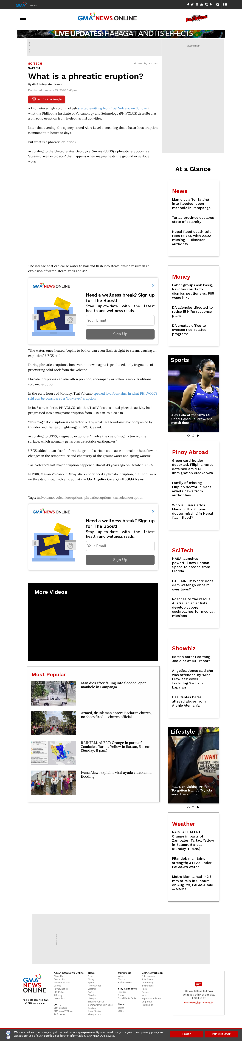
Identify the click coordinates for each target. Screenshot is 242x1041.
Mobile (121, 995)
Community (147, 982)
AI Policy (58, 995)
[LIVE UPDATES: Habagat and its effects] (121, 33)
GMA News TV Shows (63, 1011)
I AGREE (186, 1034)
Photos (121, 979)
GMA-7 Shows (60, 1007)
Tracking (92, 1008)
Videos (121, 976)
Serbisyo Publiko (96, 1001)
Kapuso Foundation (151, 998)
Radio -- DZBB (125, 982)
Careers (57, 985)
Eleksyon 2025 (94, 1014)
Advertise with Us (62, 982)
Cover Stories (94, 1011)
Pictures (145, 992)
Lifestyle (91, 998)
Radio (145, 988)
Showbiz (92, 995)
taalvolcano (45, 497)
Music (144, 995)
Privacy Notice (61, 988)
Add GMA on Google (47, 99)
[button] (188, 436)
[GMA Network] (21, 4)
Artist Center (147, 979)
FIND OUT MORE (221, 1034)
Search (121, 1007)
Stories (121, 1010)
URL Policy (59, 992)
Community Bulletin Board (101, 1004)
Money (91, 979)
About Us (58, 976)
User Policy (59, 998)
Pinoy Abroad (94, 985)
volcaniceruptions (69, 497)
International (148, 985)
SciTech (91, 992)
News (33, 5)
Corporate (147, 1001)
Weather (92, 988)
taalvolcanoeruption (128, 497)
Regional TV (147, 1004)
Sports (91, 982)
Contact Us (59, 979)
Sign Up (120, 334)
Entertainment (148, 976)
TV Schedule (59, 1014)
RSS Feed (122, 991)
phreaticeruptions (97, 497)
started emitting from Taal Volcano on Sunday (112, 108)
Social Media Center (127, 998)
